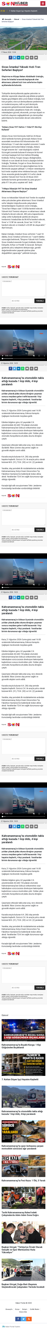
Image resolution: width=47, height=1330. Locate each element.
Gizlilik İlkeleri (34, 1309)
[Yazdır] (31, 57)
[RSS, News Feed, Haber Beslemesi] (29, 1319)
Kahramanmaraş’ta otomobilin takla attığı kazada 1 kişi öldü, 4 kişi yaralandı (27, 11)
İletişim (24, 1309)
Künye (17, 1309)
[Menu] (43, 3)
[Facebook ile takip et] (18, 1319)
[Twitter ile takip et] (23, 1319)
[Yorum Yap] (36, 57)
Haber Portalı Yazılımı (12, 1327)
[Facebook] (10, 57)
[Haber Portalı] (15, 3)
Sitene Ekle (23, 1312)
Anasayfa (9, 1309)
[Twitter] (14, 57)
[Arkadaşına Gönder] (27, 57)
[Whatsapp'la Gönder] (22, 57)
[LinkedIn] (18, 57)
